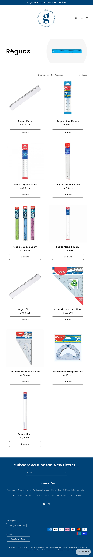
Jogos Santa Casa (65, 495)
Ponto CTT (49, 495)
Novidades (56, 490)
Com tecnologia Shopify (39, 547)
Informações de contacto (66, 550)
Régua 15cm (25, 121)
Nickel (78, 495)
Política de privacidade (78, 547)
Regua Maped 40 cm (68, 247)
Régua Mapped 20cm (25, 184)
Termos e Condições (21, 495)
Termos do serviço (33, 550)
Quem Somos (24, 490)
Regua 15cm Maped (68, 121)
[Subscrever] (65, 472)
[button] (5, 18)
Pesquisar (11, 490)
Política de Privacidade (73, 490)
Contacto (38, 495)
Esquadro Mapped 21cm (68, 309)
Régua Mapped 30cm (68, 184)
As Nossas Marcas (41, 490)
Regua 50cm (25, 434)
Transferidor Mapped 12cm (68, 371)
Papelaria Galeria (23, 547)
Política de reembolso (58, 547)
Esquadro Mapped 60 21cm (25, 371)
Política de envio (48, 550)
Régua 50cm (25, 309)
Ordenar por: (43, 75)
